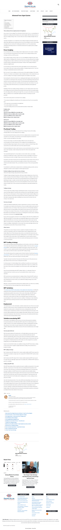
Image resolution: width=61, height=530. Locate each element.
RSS (47, 496)
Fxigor (10, 395)
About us (33, 498)
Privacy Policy (48, 505)
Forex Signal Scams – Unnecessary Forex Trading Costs (15, 416)
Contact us (48, 507)
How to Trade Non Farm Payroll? (11, 428)
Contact (51, 11)
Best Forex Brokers (15, 11)
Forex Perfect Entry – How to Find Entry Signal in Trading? (16, 414)
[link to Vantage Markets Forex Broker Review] (12, 467)
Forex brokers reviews (36, 512)
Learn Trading (32, 11)
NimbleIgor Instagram (50, 502)
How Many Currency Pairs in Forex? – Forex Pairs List (14, 420)
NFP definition (7, 26)
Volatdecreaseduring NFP (9, 28)
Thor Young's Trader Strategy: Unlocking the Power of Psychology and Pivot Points (30, 476)
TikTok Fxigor (48, 504)
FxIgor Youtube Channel (50, 499)
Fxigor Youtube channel (27, 404)
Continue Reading (12, 485)
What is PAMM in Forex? (22, 504)
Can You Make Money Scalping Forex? (12, 419)
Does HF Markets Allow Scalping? (11, 417)
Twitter (47, 498)
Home (9, 11)
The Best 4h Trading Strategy (11, 422)
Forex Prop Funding (24, 11)
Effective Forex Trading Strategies (11, 425)
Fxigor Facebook (49, 501)
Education (33, 515)
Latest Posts (8, 393)
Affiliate (42, 11)
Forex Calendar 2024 (21, 496)
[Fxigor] (6, 398)
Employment (7, 27)
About (47, 11)
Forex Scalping (7, 22)
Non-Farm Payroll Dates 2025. (23, 500)
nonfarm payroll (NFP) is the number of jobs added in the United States (19, 289)
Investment (34, 514)
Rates (38, 11)
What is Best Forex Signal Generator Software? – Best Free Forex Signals (18, 413)
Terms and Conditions (28, 528)
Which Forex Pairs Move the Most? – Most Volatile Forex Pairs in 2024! (18, 423)
